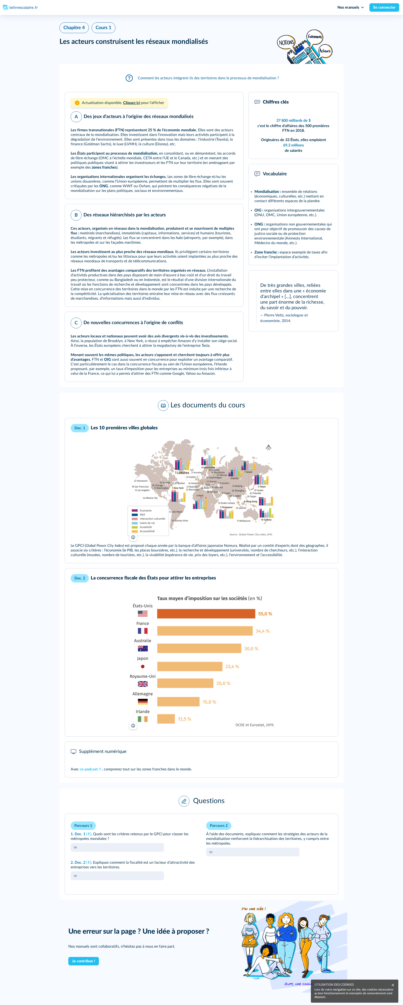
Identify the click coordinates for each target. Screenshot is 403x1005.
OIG (107, 359)
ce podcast (89, 769)
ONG (103, 186)
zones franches (104, 167)
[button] (201, 78)
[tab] (315, 824)
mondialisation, (145, 153)
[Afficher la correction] (315, 824)
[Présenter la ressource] (232, 102)
